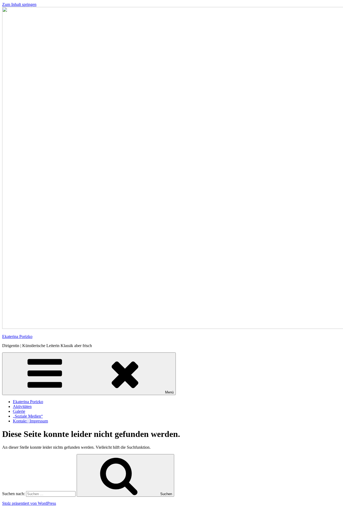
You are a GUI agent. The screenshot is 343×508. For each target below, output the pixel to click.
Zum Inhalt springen (19, 4)
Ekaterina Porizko (17, 336)
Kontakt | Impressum (30, 421)
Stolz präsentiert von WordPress (29, 503)
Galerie (19, 411)
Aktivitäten (22, 406)
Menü (169, 392)
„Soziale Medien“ (28, 416)
